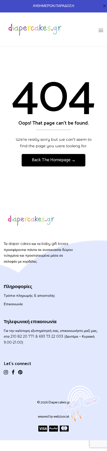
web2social (61, 417)
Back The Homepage (51, 160)
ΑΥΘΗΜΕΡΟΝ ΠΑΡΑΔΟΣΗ (53, 6)
